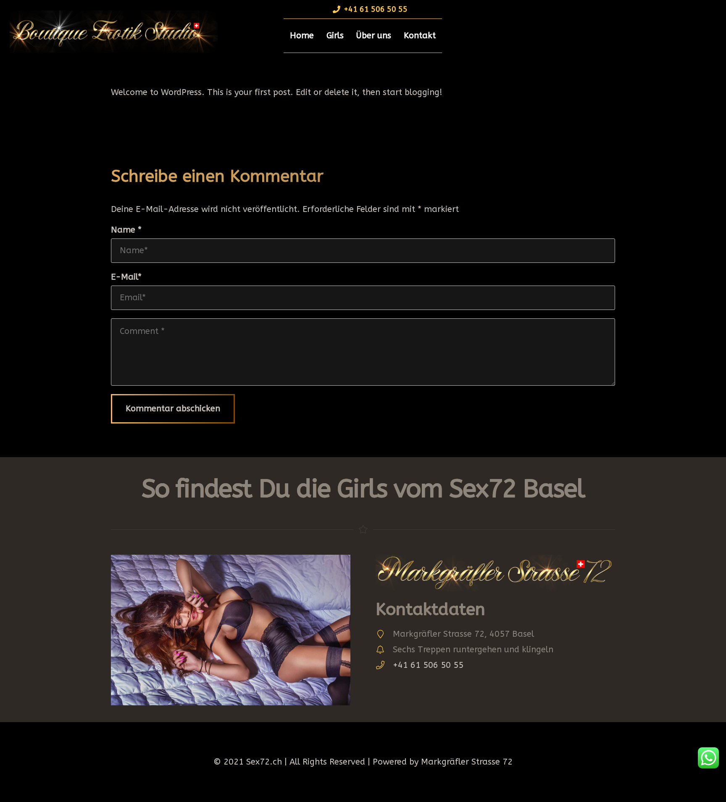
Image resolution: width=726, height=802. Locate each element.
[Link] (111, 32)
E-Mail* (126, 277)
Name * (126, 230)
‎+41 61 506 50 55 (428, 665)
